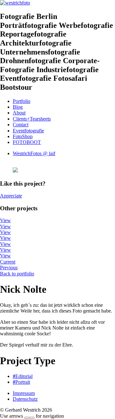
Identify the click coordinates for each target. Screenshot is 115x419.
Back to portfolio (17, 273)
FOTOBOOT (27, 142)
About (19, 112)
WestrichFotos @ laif (34, 153)
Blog (18, 107)
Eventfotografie (28, 130)
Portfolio (21, 101)
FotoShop (23, 136)
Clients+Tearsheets (32, 119)
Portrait (21, 382)
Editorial (23, 376)
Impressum (24, 393)
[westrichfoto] (15, 2)
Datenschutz (25, 399)
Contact (20, 124)
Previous (9, 267)
